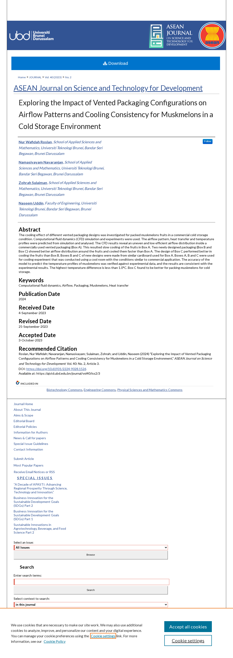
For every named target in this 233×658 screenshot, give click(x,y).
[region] (116, 633)
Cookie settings (103, 636)
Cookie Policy (55, 641)
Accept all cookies (188, 626)
